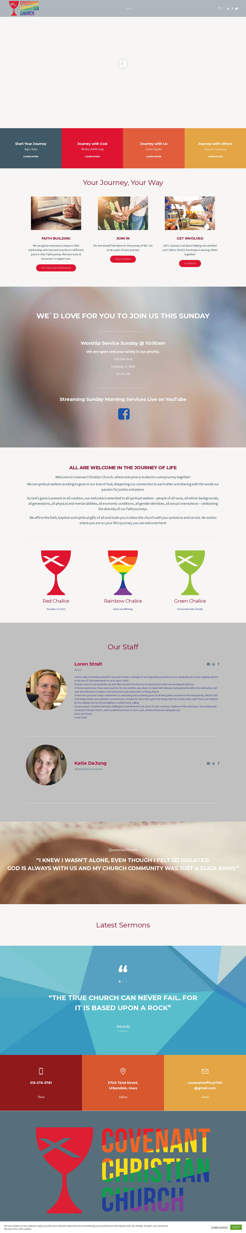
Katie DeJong (90, 763)
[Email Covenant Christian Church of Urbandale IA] (236, 8)
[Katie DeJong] (46, 765)
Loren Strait (88, 664)
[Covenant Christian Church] (123, 1170)
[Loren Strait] (46, 689)
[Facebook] (232, 8)
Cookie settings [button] (219, 1227)
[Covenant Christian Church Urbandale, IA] (228, 8)
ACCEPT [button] (236, 1227)
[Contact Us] (208, 664)
